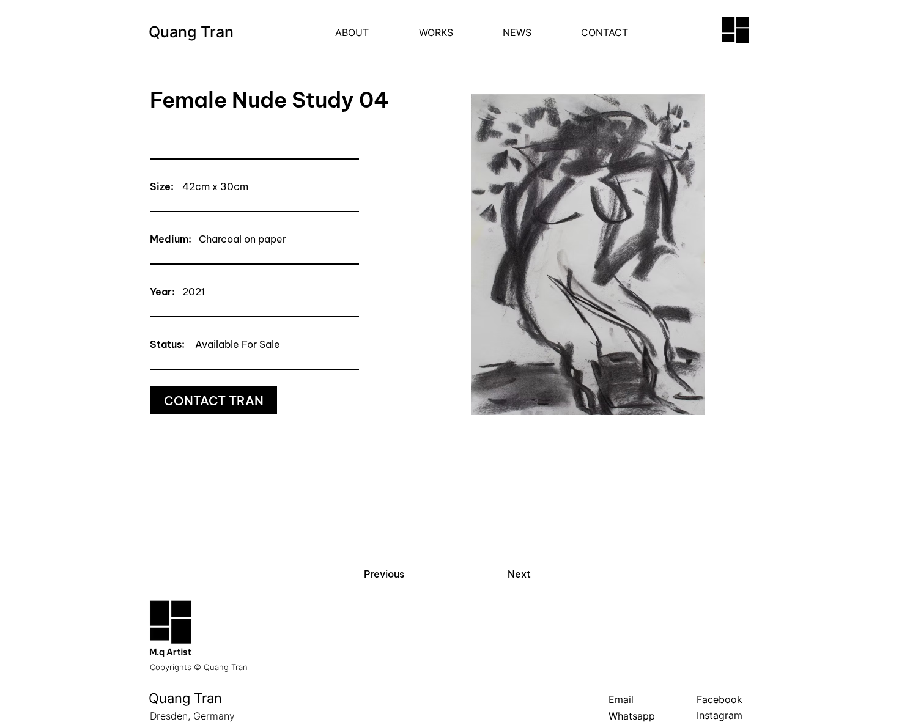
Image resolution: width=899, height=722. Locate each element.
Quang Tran (191, 32)
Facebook (719, 699)
